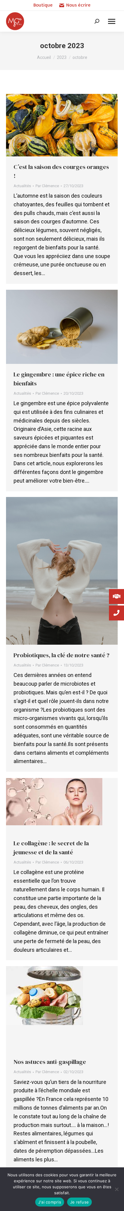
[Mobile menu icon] (111, 21)
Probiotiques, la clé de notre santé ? (62, 655)
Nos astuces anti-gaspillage (50, 1062)
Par (47, 186)
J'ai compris (49, 1202)
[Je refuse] (116, 1189)
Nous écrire (78, 5)
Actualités (22, 186)
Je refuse (79, 1202)
